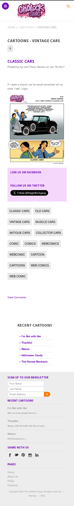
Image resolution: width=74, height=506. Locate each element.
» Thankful (25, 342)
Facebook (9, 455)
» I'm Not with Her (30, 336)
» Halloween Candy (31, 355)
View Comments (16, 297)
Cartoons (26, 27)
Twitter (16, 455)
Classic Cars (20, 61)
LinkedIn (36, 455)
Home (11, 27)
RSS (43, 495)
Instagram (30, 455)
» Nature (24, 349)
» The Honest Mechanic (33, 361)
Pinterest (23, 455)
